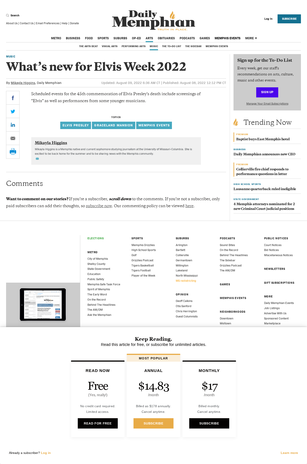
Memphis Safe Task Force (103, 284)
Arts (149, 38)
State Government (98, 268)
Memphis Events (227, 38)
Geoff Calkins (184, 301)
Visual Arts (110, 46)
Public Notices (276, 238)
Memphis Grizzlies (143, 245)
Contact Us (26, 23)
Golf (133, 255)
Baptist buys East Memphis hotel (263, 139)
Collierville (182, 255)
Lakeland (182, 270)
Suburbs (120, 38)
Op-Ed (136, 38)
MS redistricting (186, 280)
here (189, 206)
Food (89, 38)
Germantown (184, 260)
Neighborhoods (232, 311)
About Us (12, 23)
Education (93, 274)
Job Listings (272, 308)
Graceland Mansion (113, 125)
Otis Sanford (183, 306)
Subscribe (289, 18)
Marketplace (272, 323)
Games (205, 38)
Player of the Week (143, 275)
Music (154, 46)
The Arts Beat (88, 46)
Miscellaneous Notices (278, 255)
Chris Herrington (186, 311)
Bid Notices (271, 250)
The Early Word (97, 294)
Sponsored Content (276, 318)
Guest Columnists (187, 316)
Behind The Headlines (101, 304)
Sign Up (267, 92)
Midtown (225, 323)
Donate (74, 23)
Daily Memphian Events (279, 303)
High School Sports (143, 250)
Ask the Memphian (99, 315)
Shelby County (96, 264)
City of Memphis (97, 258)
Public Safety (95, 279)
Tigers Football (141, 270)
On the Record (96, 299)
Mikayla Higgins (23, 83)
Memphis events (154, 125)
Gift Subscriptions (279, 282)
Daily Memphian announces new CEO (264, 154)
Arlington (181, 245)
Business (73, 38)
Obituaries (166, 38)
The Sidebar (193, 46)
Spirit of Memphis (98, 289)
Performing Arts (134, 46)
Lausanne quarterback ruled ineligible (265, 189)
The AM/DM (95, 309)
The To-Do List (171, 46)
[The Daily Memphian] (153, 20)
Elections (95, 238)
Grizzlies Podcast (142, 260)
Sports (103, 38)
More (249, 38)
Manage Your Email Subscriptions (267, 103)
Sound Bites (227, 245)
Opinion (182, 294)
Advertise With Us (275, 313)
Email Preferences (47, 23)
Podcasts (187, 38)
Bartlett (180, 250)
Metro (56, 38)
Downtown (226, 318)
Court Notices (272, 245)
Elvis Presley (75, 125)
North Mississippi (187, 275)
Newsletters (274, 268)
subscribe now (99, 206)
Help (65, 23)
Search (14, 15)
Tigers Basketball (142, 265)
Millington (182, 265)
